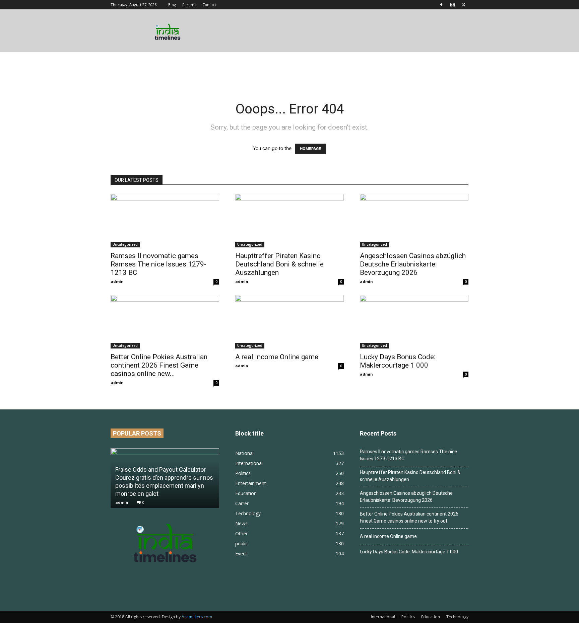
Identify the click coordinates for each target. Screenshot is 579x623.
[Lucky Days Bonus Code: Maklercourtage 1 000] (414, 321)
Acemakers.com (197, 617)
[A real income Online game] (289, 321)
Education (430, 617)
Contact (209, 4)
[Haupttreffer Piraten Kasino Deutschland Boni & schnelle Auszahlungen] (289, 220)
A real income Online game (276, 357)
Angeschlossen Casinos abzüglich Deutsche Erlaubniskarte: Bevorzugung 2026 (413, 264)
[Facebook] (441, 4)
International (383, 617)
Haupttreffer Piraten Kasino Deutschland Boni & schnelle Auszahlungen (279, 264)
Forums (189, 4)
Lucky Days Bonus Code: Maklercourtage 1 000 (397, 361)
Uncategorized (125, 244)
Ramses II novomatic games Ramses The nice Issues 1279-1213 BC (158, 264)
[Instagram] (452, 4)
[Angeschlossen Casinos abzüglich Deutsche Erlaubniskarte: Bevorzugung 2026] (414, 220)
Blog (172, 4)
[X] (463, 4)
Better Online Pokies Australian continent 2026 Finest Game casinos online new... (159, 365)
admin (117, 281)
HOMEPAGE (310, 148)
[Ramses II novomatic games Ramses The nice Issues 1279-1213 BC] (165, 220)
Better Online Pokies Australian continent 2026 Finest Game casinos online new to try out (409, 517)
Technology (457, 617)
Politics (408, 617)
